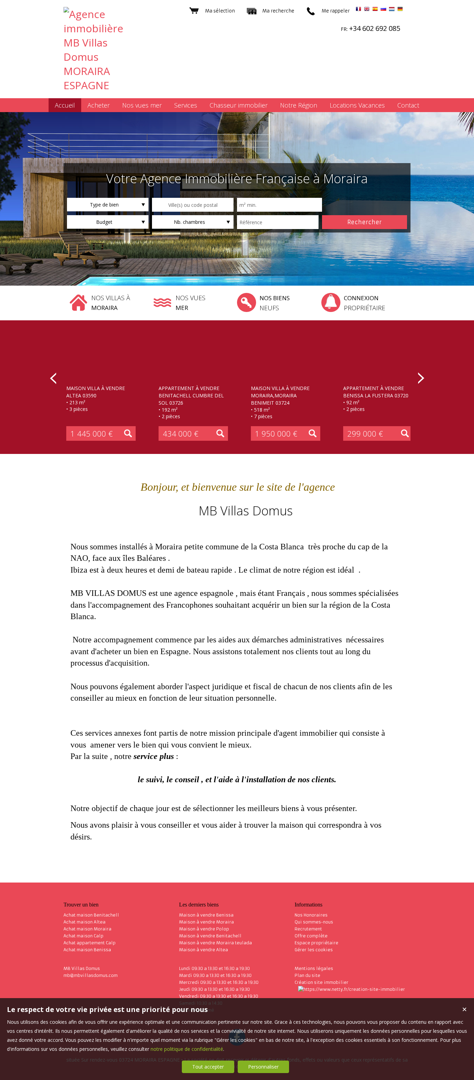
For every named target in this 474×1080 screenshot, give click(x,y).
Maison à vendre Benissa (206, 915)
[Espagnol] (375, 10)
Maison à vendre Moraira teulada (215, 942)
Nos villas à (110, 303)
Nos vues (190, 303)
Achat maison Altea (84, 922)
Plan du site (307, 975)
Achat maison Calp (83, 935)
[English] (366, 10)
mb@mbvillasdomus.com (91, 975)
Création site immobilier (321, 982)
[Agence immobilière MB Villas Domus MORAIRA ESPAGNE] (102, 85)
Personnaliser (263, 1066)
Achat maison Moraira (87, 928)
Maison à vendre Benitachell (210, 935)
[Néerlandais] (391, 10)
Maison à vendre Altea (203, 949)
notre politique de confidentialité (187, 1049)
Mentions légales (314, 968)
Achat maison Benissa (87, 949)
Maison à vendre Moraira (206, 922)
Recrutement (308, 928)
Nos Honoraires (311, 915)
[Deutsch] (400, 10)
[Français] (358, 10)
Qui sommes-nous (314, 922)
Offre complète (311, 935)
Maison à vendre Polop (204, 928)
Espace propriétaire (316, 942)
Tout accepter (208, 1066)
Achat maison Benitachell (91, 915)
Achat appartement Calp (90, 942)
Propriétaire (364, 303)
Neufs (275, 303)
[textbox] (193, 205)
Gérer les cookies (314, 949)
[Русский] (383, 10)
